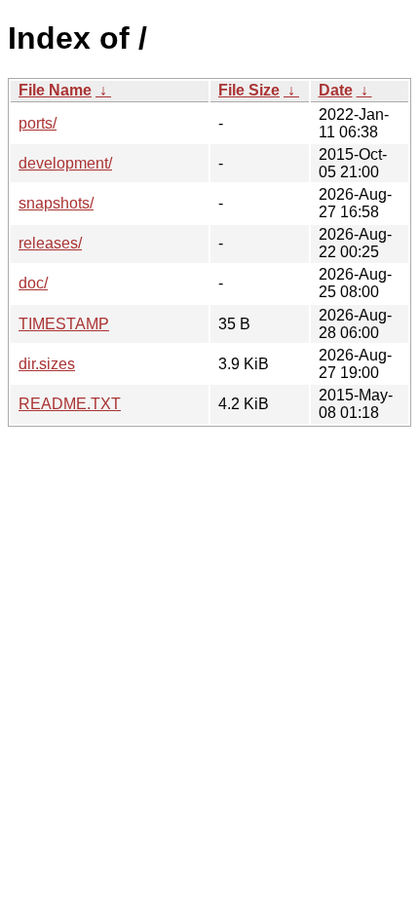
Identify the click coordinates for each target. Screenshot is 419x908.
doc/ (33, 283)
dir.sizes (47, 364)
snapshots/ (56, 203)
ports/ (38, 123)
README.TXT (70, 404)
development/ (65, 163)
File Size (249, 90)
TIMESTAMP (64, 324)
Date (336, 90)
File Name (55, 90)
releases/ (50, 243)
